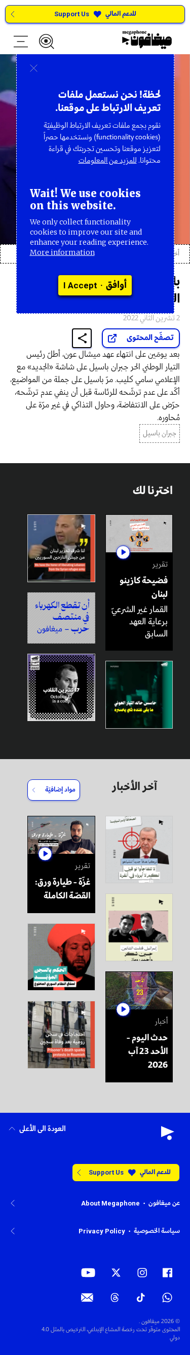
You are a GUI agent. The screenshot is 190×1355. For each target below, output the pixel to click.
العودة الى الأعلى (42, 1129)
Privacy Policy (102, 1231)
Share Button (82, 338)
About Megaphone (110, 1203)
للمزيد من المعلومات (108, 160)
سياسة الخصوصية (157, 1231)
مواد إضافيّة (60, 790)
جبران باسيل (159, 433)
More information (62, 252)
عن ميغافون (164, 1203)
